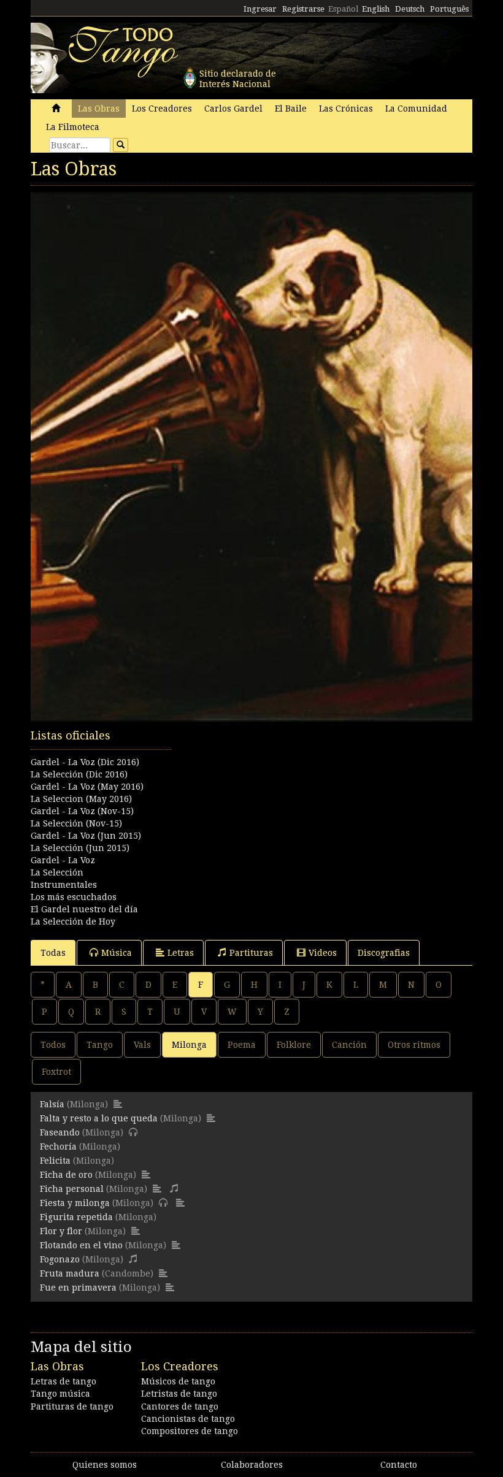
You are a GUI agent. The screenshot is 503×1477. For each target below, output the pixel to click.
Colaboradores (252, 1465)
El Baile (291, 108)
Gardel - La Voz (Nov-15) (82, 811)
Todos (53, 1045)
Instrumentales (64, 885)
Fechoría (58, 1146)
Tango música (60, 1394)
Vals (142, 1045)
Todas (53, 953)
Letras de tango (63, 1381)
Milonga (189, 1045)
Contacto (398, 1465)
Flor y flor (61, 1231)
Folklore (294, 1045)
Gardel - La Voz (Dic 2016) (85, 762)
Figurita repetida (76, 1217)
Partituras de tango (72, 1406)
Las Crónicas (346, 108)
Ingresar (260, 8)
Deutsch (409, 8)
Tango (99, 1045)
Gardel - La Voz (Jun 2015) (86, 836)
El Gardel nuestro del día (84, 909)
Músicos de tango (178, 1381)
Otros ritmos (414, 1045)
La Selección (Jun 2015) (80, 848)
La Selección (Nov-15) (76, 823)
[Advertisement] (251, 789)
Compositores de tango (189, 1431)
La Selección (57, 872)
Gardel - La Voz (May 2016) (87, 787)
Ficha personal (72, 1189)
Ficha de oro (66, 1175)
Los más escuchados (74, 897)
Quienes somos (104, 1465)
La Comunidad (416, 108)
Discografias (384, 953)
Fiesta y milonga (75, 1203)
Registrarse (303, 8)
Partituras (251, 953)
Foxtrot (56, 1072)
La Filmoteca (72, 127)
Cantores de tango (179, 1406)
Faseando (60, 1132)
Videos (323, 953)
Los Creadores (162, 108)
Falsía (52, 1104)
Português (449, 8)
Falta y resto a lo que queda (99, 1118)
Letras (180, 953)
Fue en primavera (78, 1287)
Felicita (55, 1161)
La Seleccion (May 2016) (81, 799)
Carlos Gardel (233, 108)
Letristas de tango (179, 1394)
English (376, 8)
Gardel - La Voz (63, 860)
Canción (349, 1045)
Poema (242, 1045)
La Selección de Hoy (73, 921)
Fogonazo (60, 1259)
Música (116, 953)
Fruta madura (69, 1273)
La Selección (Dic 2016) (79, 774)
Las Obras (99, 108)
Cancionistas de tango (188, 1419)
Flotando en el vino (81, 1245)
